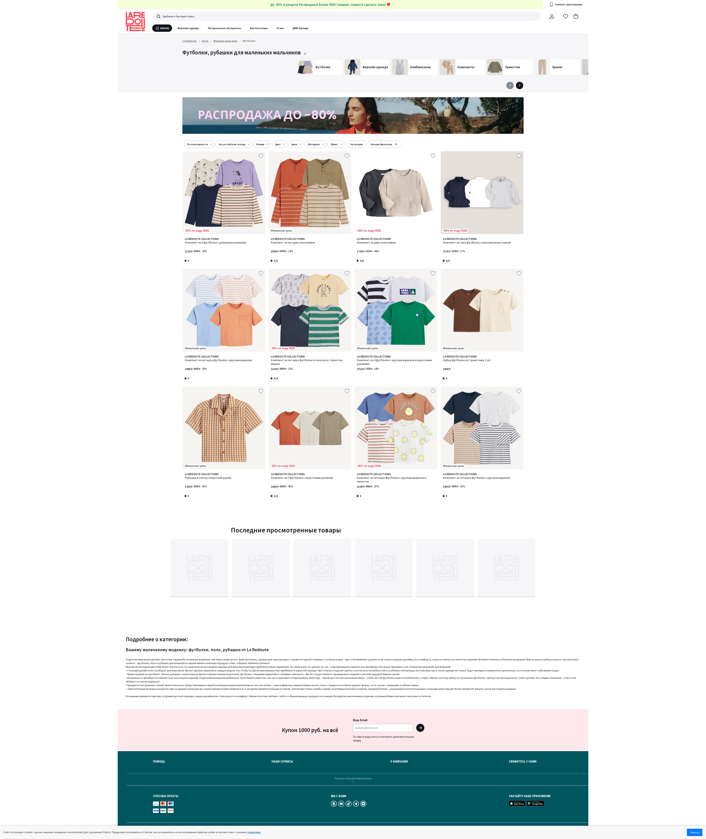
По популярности (197, 144)
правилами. (254, 832)
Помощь (159, 761)
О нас (280, 28)
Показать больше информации (353, 778)
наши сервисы (282, 761)
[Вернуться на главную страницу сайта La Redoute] (135, 21)
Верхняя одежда (188, 28)
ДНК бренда (300, 28)
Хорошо (694, 832)
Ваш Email (360, 720)
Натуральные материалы (224, 28)
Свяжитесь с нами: (523, 761)
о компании (399, 761)
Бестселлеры (259, 28)
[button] (575, 16)
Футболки (249, 41)
